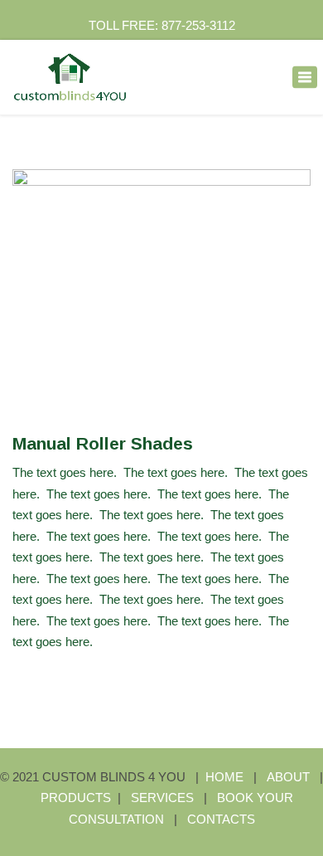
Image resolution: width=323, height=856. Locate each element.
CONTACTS (221, 819)
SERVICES (164, 797)
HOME (224, 777)
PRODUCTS (76, 797)
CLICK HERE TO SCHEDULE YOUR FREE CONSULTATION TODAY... (162, 358)
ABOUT (288, 777)
